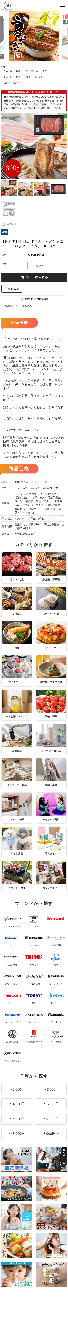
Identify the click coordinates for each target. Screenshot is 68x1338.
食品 (18, 71)
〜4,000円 (17, 1104)
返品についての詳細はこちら (18, 306)
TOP (3, 67)
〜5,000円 (51, 1104)
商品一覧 (8, 71)
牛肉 (44, 71)
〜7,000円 (51, 1119)
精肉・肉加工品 (31, 71)
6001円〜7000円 (11, 83)
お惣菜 (27, 77)
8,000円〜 (51, 1133)
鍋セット (39, 77)
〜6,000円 (17, 1119)
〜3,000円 (51, 1089)
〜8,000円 (17, 1133)
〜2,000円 (17, 1089)
